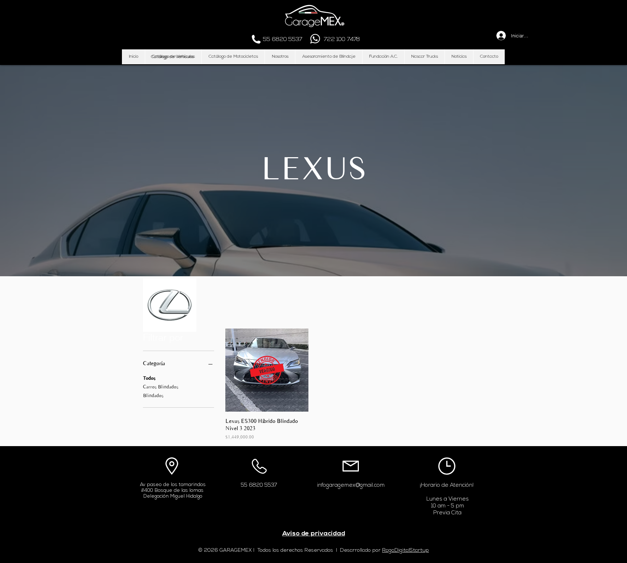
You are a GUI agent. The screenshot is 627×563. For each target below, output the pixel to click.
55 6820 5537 (259, 485)
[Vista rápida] (266, 370)
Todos (149, 378)
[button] (172, 57)
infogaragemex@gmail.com (351, 485)
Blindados (153, 395)
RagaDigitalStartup (405, 550)
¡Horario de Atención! (447, 485)
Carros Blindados (160, 387)
